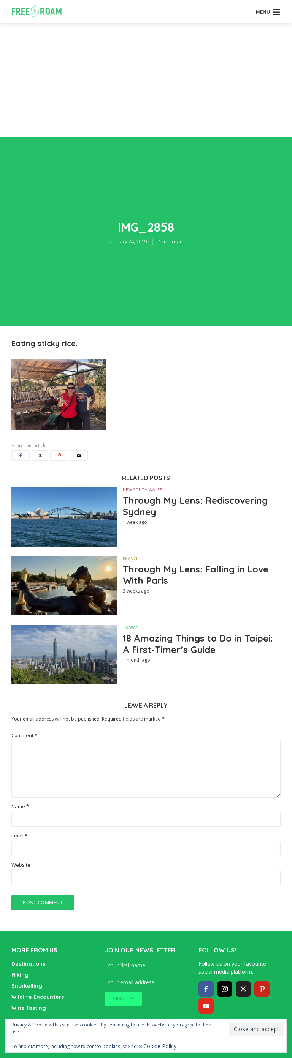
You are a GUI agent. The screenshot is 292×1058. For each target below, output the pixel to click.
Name (20, 806)
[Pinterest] (262, 989)
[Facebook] (206, 989)
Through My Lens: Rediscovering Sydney (195, 506)
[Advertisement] (146, 80)
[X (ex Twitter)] (243, 989)
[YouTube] (206, 1006)
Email (19, 836)
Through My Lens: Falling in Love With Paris (195, 574)
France (130, 558)
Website (20, 865)
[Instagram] (224, 989)
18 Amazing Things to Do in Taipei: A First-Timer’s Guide (198, 643)
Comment (24, 735)
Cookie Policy (159, 1046)
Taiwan (131, 627)
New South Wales (142, 489)
